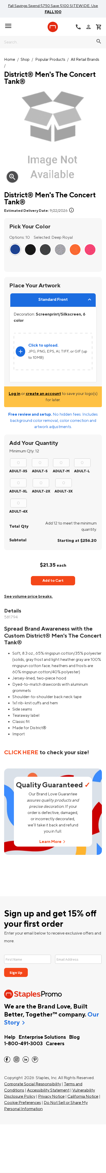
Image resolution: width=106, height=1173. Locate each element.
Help (9, 1037)
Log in (14, 393)
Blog (74, 1037)
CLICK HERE (21, 752)
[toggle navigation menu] (8, 26)
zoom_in (12, 177)
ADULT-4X (18, 511)
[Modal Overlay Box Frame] (53, 962)
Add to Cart (53, 580)
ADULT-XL (18, 491)
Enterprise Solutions (42, 1037)
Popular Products (50, 59)
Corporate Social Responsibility (32, 1084)
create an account (43, 393)
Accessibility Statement (48, 1090)
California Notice (82, 1096)
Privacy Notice (51, 1096)
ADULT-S (40, 471)
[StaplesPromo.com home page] (53, 27)
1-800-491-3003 (23, 1043)
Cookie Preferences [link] (22, 1102)
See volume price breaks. (28, 596)
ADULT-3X (64, 491)
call (78, 27)
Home (9, 59)
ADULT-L (82, 471)
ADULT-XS (18, 471)
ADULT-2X (41, 491)
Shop (25, 59)
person (88, 27)
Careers (55, 1043)
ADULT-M (61, 471)
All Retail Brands (85, 59)
